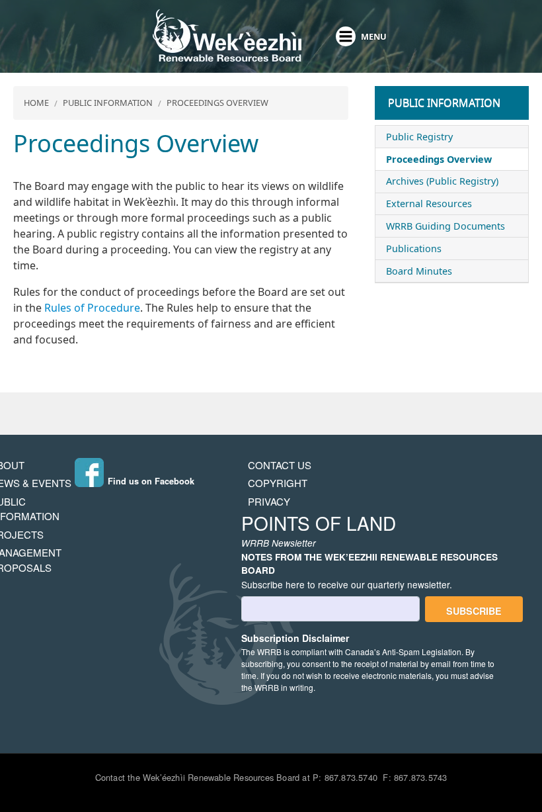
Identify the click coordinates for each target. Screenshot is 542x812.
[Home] (226, 36)
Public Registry (419, 136)
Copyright (277, 483)
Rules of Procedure (92, 307)
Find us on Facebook (151, 481)
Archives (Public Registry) (442, 181)
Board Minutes (419, 271)
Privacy (269, 501)
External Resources (429, 203)
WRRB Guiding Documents (445, 226)
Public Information (108, 103)
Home (36, 103)
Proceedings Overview (217, 103)
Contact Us (279, 465)
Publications (414, 248)
